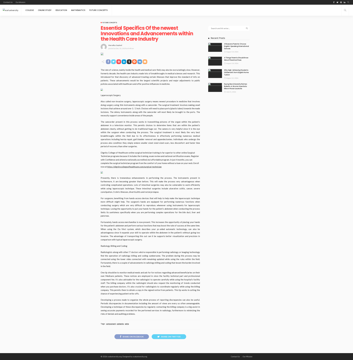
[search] (348, 2)
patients (120, 324)
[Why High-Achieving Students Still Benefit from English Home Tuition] (215, 73)
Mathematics (78, 10)
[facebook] (334, 2)
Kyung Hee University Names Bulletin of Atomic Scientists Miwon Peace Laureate (235, 86)
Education (61, 10)
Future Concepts (98, 10)
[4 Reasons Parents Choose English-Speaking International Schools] (215, 47)
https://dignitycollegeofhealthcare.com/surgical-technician (134, 166)
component (111, 324)
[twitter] (337, 2)
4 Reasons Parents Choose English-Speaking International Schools (236, 46)
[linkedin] (344, 2)
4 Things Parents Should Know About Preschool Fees (236, 58)
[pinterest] (341, 2)
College (29, 10)
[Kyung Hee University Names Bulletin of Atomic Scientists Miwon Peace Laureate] (215, 87)
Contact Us (8, 2)
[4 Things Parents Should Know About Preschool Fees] (215, 61)
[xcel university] (10, 10)
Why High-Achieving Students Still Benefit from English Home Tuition (236, 72)
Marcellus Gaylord (115, 45)
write (127, 324)
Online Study (44, 10)
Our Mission (20, 2)
